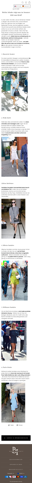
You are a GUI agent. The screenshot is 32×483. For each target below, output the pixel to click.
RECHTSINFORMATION (16, 459)
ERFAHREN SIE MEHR (16, 464)
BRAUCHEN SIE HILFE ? (16, 469)
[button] (22, 6)
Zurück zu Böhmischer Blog (17, 438)
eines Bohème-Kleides (20, 27)
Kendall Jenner (5, 127)
